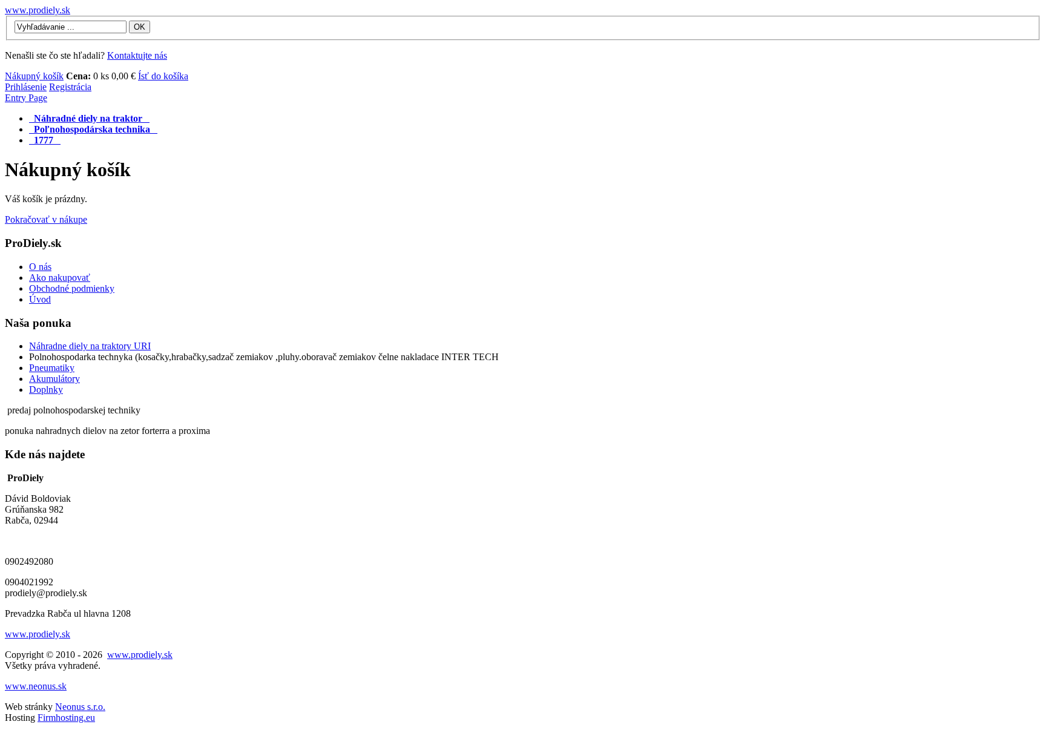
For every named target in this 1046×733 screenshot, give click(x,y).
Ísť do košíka (163, 76)
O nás (40, 266)
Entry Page (26, 98)
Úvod (40, 299)
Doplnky (46, 389)
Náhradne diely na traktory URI (90, 346)
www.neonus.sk (36, 686)
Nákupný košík (34, 76)
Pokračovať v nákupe (46, 219)
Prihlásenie (26, 87)
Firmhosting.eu (66, 717)
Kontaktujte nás (137, 55)
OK (139, 26)
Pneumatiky (51, 368)
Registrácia (70, 87)
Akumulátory (54, 378)
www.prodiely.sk (37, 10)
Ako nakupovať (59, 277)
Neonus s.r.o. (80, 707)
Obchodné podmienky (71, 288)
